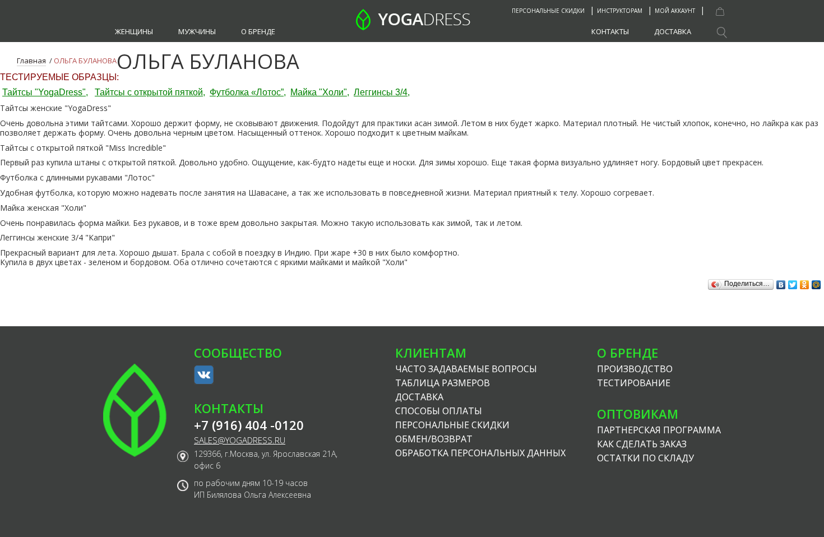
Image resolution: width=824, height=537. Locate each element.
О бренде (258, 31)
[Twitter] (793, 281)
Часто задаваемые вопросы (466, 369)
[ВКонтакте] (781, 281)
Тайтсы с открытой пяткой (149, 92)
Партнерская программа (659, 430)
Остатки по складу (645, 458)
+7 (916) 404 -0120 (249, 425)
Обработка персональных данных (480, 453)
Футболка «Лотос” (247, 92)
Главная (31, 60)
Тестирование (633, 383)
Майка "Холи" (318, 92)
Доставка (672, 31)
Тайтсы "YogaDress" (44, 92)
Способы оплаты (438, 411)
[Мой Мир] (816, 281)
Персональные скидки (548, 11)
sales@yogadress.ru (239, 440)
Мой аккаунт (675, 11)
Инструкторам (619, 11)
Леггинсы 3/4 (381, 92)
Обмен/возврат (434, 439)
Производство (635, 369)
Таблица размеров (442, 383)
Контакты (610, 31)
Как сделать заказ (642, 444)
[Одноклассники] (805, 281)
